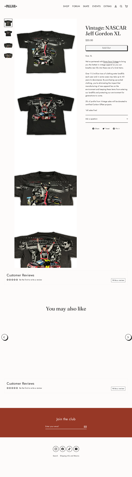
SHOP (66, 6)
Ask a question (91, 118)
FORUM (76, 6)
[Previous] (4, 337)
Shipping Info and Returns (69, 456)
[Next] (128, 337)
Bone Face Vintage (111, 61)
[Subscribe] (85, 426)
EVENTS (96, 6)
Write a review (118, 280)
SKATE (86, 6)
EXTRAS (107, 6)
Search (55, 456)
